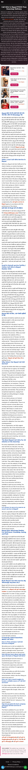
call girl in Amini (18, 741)
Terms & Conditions (13, 764)
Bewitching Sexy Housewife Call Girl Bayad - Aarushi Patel (17, 91)
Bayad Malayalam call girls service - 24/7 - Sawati (17, 101)
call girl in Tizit (17, 739)
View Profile (14, 73)
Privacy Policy (16, 762)
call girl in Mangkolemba (9, 737)
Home (7, 762)
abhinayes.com (6, 753)
